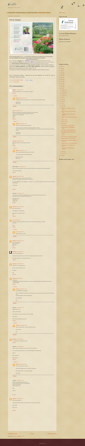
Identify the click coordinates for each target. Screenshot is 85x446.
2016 (61, 83)
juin (62, 101)
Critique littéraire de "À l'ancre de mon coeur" (69, 143)
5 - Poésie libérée (16, 81)
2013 (61, 88)
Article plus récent (12, 433)
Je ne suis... (63, 134)
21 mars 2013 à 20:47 (19, 339)
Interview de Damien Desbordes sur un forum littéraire (68, 141)
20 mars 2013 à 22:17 (19, 278)
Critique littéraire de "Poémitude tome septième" (67, 148)
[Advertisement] (67, 52)
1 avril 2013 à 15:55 (19, 398)
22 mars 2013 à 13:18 (23, 289)
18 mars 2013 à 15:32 (23, 150)
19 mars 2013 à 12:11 (22, 166)
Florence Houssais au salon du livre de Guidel (69, 136)
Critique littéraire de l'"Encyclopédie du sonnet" (68, 128)
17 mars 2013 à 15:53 (19, 89)
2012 (61, 155)
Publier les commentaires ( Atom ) (19, 436)
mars (62, 106)
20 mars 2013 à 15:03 (19, 240)
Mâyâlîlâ (14, 89)
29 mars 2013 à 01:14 (20, 346)
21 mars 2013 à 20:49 (23, 325)
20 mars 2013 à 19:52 (19, 263)
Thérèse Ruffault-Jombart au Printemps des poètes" (68, 132)
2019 (61, 77)
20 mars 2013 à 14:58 (16, 220)
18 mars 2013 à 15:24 (23, 98)
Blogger (44, 443)
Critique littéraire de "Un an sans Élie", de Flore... (68, 112)
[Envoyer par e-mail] (26, 80)
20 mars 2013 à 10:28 (19, 176)
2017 (61, 81)
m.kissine (14, 141)
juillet (62, 99)
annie (14, 110)
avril (62, 105)
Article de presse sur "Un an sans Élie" (67, 125)
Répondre (14, 93)
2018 (61, 79)
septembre (63, 95)
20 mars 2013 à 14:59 (20, 231)
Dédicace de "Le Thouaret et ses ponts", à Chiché (68, 109)
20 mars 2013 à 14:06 (19, 206)
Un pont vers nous (64, 119)
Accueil (32, 433)
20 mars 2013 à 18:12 (20, 251)
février (62, 151)
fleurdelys (14, 251)
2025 (61, 66)
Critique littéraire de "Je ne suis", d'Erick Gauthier (68, 114)
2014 (61, 86)
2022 (61, 72)
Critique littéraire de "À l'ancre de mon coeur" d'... (69, 117)
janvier (62, 153)
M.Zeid (14, 278)
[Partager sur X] (29, 80)
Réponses (15, 95)
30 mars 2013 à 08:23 (23, 364)
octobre (62, 93)
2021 (61, 74)
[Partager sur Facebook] (30, 80)
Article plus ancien (51, 433)
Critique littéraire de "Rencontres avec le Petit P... (68, 145)
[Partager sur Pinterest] (32, 80)
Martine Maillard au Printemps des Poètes (68, 130)
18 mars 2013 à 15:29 (23, 123)
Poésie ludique (63, 123)
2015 (61, 85)
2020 (61, 75)
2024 (61, 68)
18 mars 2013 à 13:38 (20, 141)
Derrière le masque (64, 121)
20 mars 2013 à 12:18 (20, 193)
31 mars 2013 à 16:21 (20, 380)
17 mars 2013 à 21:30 (18, 110)
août (62, 97)
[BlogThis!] (27, 80)
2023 (61, 70)
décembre (63, 90)
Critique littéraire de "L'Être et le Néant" (68, 138)
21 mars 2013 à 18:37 (20, 307)
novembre (63, 92)
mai (62, 103)
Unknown (17, 98)
